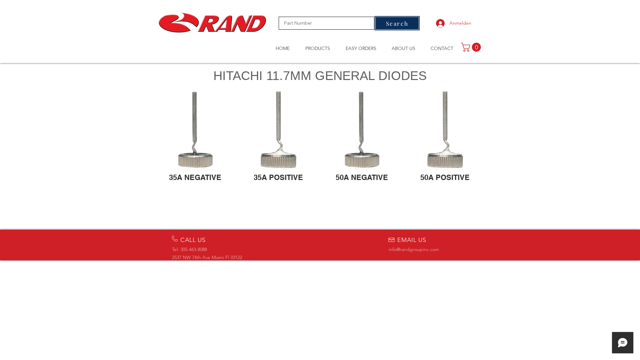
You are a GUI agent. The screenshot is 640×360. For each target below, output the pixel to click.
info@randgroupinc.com (414, 249)
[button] (472, 47)
